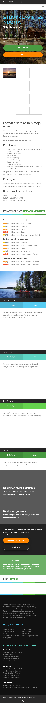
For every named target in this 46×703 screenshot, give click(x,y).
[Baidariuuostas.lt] (13, 7)
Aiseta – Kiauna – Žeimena (12, 671)
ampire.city (39, 701)
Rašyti (23, 55)
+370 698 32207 (10, 2)
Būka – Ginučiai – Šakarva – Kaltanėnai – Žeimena (20, 687)
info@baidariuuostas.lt (25, 2)
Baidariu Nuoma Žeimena (11, 661)
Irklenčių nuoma (8, 631)
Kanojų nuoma (27, 629)
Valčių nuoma (26, 631)
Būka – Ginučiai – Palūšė (11, 673)
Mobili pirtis (7, 638)
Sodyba (5, 633)
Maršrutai (16, 547)
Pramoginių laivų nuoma (11, 636)
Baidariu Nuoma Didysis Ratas (13, 669)
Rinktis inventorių (16, 540)
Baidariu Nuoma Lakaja (11, 659)
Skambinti (23, 48)
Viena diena (7, 650)
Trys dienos (7, 683)
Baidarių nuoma (8, 629)
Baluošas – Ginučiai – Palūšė (12, 652)
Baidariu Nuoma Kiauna (11, 656)
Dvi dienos (7, 666)
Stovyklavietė (26, 633)
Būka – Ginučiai (8, 654)
